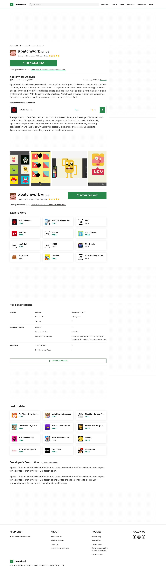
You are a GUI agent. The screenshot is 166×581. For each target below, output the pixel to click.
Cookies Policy (97, 544)
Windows (104, 4)
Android (130, 4)
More (151, 4)
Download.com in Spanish (60, 548)
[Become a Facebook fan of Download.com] (134, 537)
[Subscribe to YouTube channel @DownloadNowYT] (143, 537)
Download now (35, 63)
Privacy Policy (96, 537)
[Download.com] (18, 4)
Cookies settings (97, 555)
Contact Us (54, 544)
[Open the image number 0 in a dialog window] (19, 168)
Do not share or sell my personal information (100, 549)
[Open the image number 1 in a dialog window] (40, 168)
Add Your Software (57, 541)
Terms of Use (96, 541)
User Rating (44, 56)
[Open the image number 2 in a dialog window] (69, 168)
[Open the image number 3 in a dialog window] (98, 168)
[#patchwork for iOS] (13, 53)
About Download (56, 537)
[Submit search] (30, 4)
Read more (103, 80)
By (26, 56)
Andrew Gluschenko (50, 463)
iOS (121, 4)
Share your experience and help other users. (48, 70)
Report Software (60, 361)
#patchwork (33, 51)
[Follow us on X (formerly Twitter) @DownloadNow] (139, 537)
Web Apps (141, 4)
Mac (114, 4)
